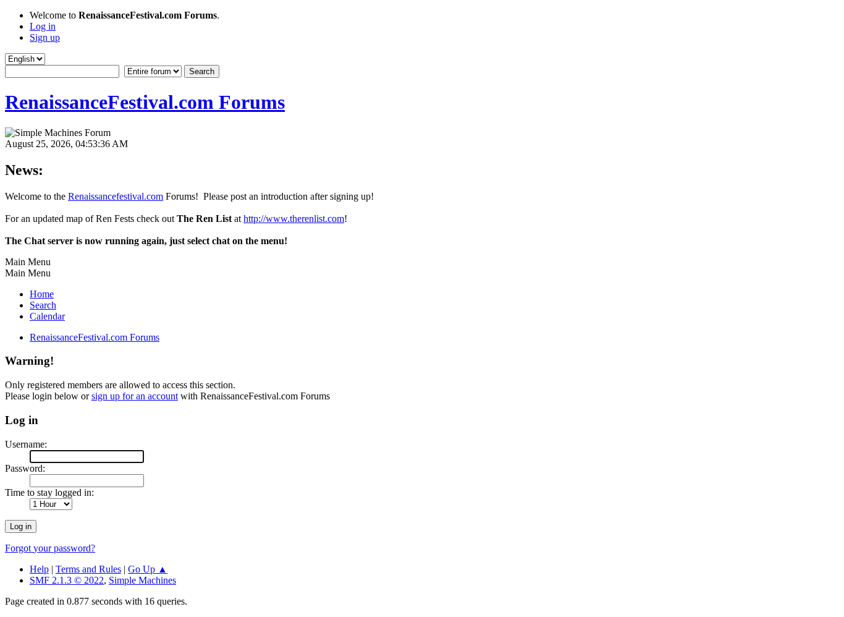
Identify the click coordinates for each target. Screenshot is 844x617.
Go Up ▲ (147, 569)
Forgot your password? (50, 548)
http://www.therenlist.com (293, 218)
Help (39, 569)
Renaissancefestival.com (115, 196)
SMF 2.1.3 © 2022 (67, 580)
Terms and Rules (88, 569)
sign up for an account (134, 396)
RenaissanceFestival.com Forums (145, 102)
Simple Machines (142, 580)
